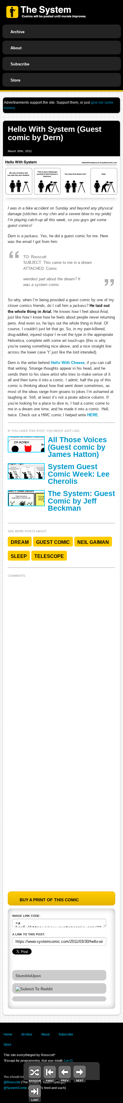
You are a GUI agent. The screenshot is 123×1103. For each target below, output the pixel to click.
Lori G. (69, 1060)
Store (15, 80)
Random (35, 1073)
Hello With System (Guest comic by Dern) (55, 133)
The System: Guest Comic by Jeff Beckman (81, 500)
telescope (49, 556)
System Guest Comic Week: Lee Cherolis (79, 474)
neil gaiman (93, 542)
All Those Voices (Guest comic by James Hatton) (77, 447)
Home (8, 1034)
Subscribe (19, 64)
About (15, 48)
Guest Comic (53, 542)
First (50, 1073)
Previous (65, 1073)
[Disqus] (62, 654)
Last (35, 1093)
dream (20, 542)
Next (79, 1073)
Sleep (19, 556)
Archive (17, 32)
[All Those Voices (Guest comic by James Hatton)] (26, 444)
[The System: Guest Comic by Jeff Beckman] (26, 498)
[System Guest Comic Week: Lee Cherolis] (26, 471)
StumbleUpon (28, 976)
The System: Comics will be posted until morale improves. (46, 12)
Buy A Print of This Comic (49, 899)
